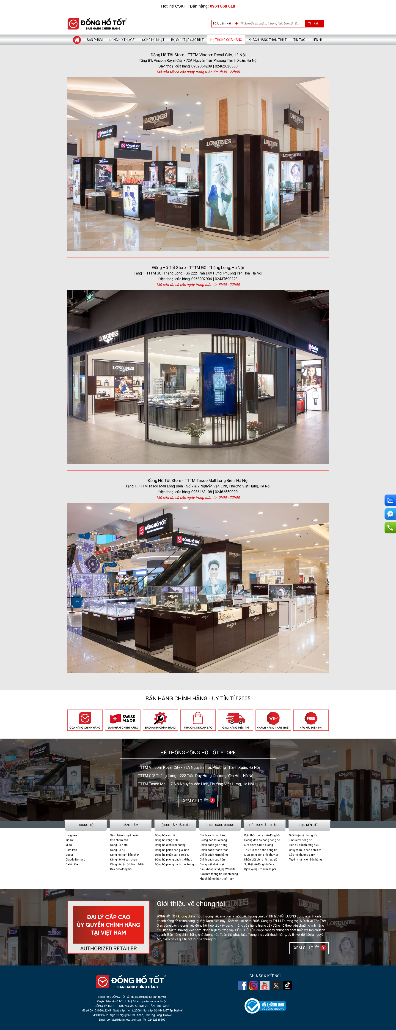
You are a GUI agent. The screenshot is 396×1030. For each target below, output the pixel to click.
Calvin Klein (73, 864)
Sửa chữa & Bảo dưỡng (258, 845)
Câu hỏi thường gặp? (302, 854)
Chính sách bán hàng (213, 835)
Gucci (69, 854)
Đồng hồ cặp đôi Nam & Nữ (127, 864)
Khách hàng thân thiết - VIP (217, 878)
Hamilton (71, 850)
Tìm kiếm (314, 23)
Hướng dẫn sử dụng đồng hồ (262, 840)
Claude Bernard (75, 859)
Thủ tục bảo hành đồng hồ (260, 850)
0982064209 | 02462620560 (214, 66)
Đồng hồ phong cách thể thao (173, 859)
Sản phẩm (95, 40)
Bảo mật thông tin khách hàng (219, 874)
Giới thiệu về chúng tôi (303, 835)
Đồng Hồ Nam (119, 845)
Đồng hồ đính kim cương (170, 845)
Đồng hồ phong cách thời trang (174, 864)
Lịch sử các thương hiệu (304, 845)
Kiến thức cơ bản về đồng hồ (262, 835)
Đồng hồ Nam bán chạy (125, 854)
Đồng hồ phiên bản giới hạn (172, 850)
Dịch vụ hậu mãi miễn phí (260, 869)
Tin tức (299, 40)
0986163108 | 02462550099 (214, 492)
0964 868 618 (222, 6)
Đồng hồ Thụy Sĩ (122, 40)
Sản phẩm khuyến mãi (124, 835)
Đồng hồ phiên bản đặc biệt (172, 854)
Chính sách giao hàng (213, 845)
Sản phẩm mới (119, 840)
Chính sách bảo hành (213, 859)
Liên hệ (317, 40)
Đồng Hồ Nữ (117, 850)
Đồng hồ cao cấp (165, 835)
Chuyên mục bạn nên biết (305, 850)
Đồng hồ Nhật (153, 40)
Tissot (70, 840)
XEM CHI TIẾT (194, 800)
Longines (71, 835)
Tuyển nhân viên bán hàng (305, 859)
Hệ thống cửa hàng (226, 40)
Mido (69, 845)
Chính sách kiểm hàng (214, 854)
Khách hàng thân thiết (268, 40)
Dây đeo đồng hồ (121, 869)
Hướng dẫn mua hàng (213, 840)
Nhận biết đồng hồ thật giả (260, 859)
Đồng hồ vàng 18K (166, 840)
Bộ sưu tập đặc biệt (187, 40)
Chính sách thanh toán (214, 850)
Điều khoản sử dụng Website (218, 869)
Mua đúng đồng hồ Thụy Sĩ (261, 854)
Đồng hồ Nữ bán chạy (123, 859)
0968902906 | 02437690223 (214, 279)
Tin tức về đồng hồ (300, 840)
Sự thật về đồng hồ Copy (259, 864)
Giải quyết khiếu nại (212, 864)
